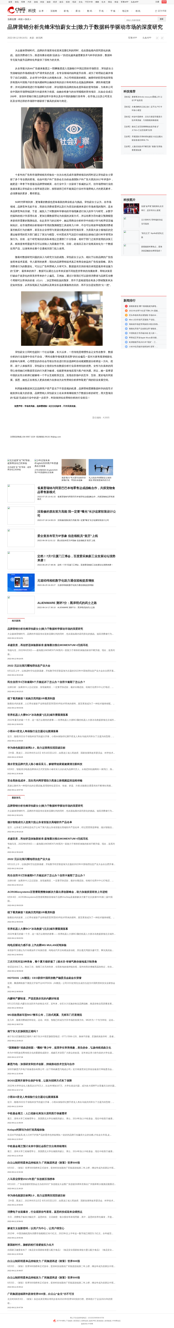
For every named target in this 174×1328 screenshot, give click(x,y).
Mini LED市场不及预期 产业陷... (142, 320)
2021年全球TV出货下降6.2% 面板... (144, 311)
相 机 (138, 11)
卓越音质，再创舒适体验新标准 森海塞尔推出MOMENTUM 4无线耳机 (47, 645)
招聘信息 (84, 1321)
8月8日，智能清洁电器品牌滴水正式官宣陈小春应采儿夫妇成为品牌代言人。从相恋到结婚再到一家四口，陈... (60, 769)
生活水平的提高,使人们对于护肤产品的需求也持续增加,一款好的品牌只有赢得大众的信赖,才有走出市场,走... (59, 1135)
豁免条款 (100, 1321)
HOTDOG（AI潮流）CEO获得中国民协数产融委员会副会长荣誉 (44, 977)
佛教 (97, 2)
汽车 (29, 2)
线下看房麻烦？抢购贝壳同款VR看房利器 (31, 698)
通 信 (77, 11)
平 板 (113, 11)
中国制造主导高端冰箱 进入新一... (143, 333)
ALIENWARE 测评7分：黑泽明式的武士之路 (67, 603)
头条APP (134, 2)
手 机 (101, 11)
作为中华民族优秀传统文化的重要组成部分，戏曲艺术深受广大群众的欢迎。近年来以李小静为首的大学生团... (60, 1053)
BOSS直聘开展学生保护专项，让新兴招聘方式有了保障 (39, 1080)
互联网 (53, 11)
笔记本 (125, 11)
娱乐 (61, 2)
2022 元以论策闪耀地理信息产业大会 (28, 665)
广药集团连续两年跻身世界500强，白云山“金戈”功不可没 (40, 1293)
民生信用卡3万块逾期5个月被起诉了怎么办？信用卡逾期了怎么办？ (46, 682)
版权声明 (92, 1321)
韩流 (110, 2)
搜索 (161, 19)
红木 (103, 2)
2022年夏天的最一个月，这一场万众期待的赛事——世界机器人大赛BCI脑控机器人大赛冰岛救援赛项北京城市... (61, 720)
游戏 (36, 2)
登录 (164, 2)
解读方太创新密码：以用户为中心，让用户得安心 (35, 1228)
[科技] (16, 10)
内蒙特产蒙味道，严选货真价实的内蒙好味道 (33, 998)
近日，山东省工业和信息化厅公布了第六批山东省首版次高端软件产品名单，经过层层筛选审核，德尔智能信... (60, 827)
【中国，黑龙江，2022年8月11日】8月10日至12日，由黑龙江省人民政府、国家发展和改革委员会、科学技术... (61, 753)
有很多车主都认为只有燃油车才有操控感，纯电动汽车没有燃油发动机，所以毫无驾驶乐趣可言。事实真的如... (60, 950)
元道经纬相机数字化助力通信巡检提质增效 (65, 580)
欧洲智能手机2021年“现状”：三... (143, 342)
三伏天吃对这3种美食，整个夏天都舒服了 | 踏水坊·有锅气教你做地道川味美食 (52, 961)
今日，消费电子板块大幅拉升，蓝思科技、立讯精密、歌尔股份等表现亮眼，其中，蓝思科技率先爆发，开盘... (60, 1217)
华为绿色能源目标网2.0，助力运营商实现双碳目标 (36, 747)
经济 (55, 2)
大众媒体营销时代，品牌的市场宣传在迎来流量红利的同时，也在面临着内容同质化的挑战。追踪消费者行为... (60, 634)
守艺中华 (89, 2)
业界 (127, 127)
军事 (23, 2)
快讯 (27, 19)
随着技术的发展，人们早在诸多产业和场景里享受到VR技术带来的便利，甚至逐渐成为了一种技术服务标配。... (60, 703)
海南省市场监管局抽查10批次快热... (144, 324)
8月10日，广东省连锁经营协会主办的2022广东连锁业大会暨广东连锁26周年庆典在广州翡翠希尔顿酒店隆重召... (61, 1184)
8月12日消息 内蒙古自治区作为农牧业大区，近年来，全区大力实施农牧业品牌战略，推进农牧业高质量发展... (60, 1004)
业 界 (41, 11)
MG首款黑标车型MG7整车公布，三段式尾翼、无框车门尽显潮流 (44, 1014)
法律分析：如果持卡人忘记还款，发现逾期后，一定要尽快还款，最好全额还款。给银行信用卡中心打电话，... (60, 687)
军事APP (124, 2)
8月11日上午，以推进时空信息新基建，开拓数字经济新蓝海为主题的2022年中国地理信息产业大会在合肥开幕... (61, 671)
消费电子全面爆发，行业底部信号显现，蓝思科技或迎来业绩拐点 (44, 1211)
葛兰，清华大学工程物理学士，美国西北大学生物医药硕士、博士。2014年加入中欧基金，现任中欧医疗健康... (60, 1118)
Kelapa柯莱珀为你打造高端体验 (26, 1129)
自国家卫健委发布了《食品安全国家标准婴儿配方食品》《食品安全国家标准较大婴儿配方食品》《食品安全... (60, 1250)
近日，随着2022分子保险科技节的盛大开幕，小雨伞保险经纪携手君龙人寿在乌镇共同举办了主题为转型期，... (60, 736)
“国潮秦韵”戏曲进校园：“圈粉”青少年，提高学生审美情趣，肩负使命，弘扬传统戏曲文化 (59, 1047)
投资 (68, 2)
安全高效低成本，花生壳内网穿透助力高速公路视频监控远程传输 (44, 780)
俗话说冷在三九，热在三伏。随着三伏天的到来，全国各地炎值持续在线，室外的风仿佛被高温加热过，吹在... (60, 967)
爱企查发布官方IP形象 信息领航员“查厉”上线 (67, 536)
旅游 (49, 2)
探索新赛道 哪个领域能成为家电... (143, 306)
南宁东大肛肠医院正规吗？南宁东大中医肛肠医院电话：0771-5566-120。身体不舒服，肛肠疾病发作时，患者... (61, 1036)
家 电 (66, 11)
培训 (74, 2)
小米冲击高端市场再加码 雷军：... (143, 347)
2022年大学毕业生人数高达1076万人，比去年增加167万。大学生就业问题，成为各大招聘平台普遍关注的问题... (61, 1086)
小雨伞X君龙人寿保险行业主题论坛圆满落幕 (32, 731)
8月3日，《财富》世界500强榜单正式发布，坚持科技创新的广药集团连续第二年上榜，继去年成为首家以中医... (61, 1168)
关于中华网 (61, 1321)
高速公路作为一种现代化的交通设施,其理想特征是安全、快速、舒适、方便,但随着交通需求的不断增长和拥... (59, 786)
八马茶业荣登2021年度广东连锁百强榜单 (31, 1179)
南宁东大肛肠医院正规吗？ (22, 1031)
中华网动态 (116, 1321)
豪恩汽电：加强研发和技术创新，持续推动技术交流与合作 (41, 1064)
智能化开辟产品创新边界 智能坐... (143, 329)
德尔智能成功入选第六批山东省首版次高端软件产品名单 (39, 822)
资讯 (17, 2)
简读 (116, 2)
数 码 (89, 11)
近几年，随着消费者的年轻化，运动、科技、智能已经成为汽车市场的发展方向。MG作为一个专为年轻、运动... (61, 1020)
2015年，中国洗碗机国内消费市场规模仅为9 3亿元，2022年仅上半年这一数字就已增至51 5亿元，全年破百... (60, 1233)
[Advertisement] (53, 452)
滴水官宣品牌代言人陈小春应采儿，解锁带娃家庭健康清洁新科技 (44, 764)
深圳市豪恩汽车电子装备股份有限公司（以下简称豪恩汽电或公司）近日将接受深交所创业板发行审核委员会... (60, 1069)
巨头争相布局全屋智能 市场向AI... (143, 315)
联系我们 (77, 1321)
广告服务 (69, 1321)
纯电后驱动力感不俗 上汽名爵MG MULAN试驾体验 (36, 945)
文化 (81, 2)
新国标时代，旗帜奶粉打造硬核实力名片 (30, 1244)
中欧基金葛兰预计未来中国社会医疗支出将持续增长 (37, 1146)
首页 (10, 2)
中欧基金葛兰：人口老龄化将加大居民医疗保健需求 (37, 1113)
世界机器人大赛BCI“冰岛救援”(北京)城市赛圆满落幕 (37, 714)
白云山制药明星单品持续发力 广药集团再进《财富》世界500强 (43, 1162)
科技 (42, 2)
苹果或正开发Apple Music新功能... (143, 338)
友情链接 (108, 1321)
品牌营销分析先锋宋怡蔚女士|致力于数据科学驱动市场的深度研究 (45, 628)
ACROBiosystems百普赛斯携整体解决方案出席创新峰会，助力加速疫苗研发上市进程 (57, 891)
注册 (157, 2)
